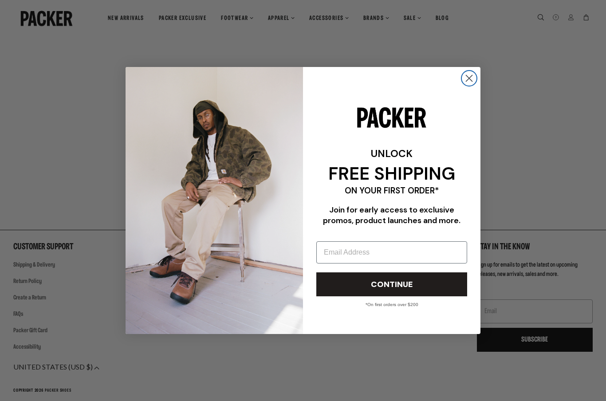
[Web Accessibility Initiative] (3, 390)
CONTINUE (392, 284)
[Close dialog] (469, 78)
